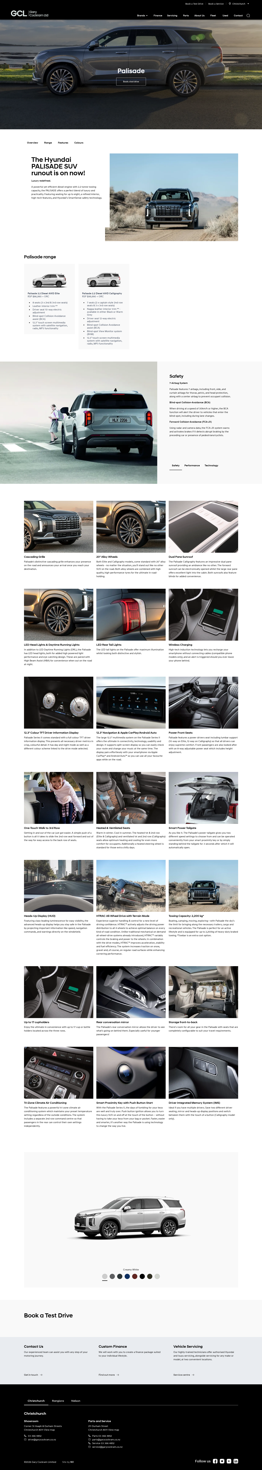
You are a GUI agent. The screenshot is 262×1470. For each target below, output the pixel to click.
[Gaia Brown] (149, 1276)
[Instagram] (222, 1461)
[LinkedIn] (236, 1461)
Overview (32, 142)
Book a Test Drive (194, 3)
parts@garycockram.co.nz (106, 1439)
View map (49, 1429)
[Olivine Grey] (119, 1276)
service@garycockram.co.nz (107, 1446)
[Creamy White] (104, 1276)
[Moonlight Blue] (127, 1276)
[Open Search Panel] (248, 16)
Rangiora (58, 1401)
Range (48, 142)
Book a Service (216, 3)
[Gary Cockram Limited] (29, 13)
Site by (68, 1461)
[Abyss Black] (142, 1276)
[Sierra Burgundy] (134, 1276)
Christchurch (36, 1401)
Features (63, 142)
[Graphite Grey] (112, 1276)
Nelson (75, 1401)
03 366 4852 (34, 1435)
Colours (78, 142)
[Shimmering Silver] (157, 1276)
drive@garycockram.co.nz (42, 1439)
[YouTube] (229, 1461)
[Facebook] (215, 1461)
